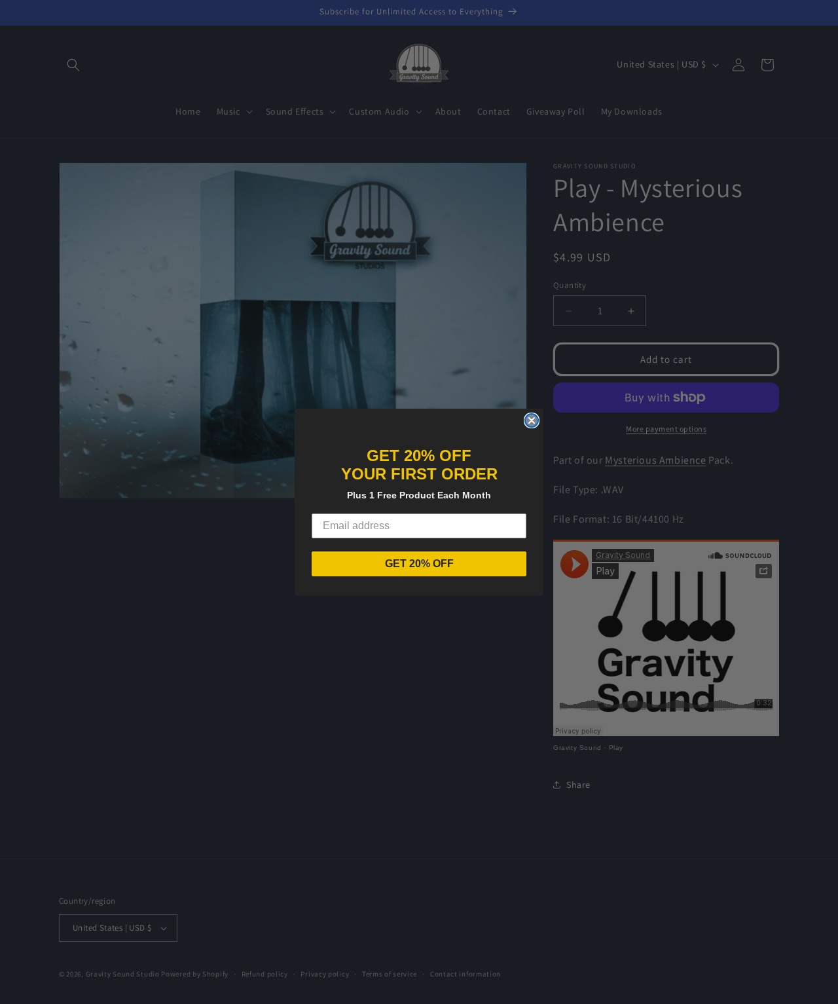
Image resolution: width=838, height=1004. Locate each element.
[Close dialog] (531, 420)
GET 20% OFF (419, 563)
